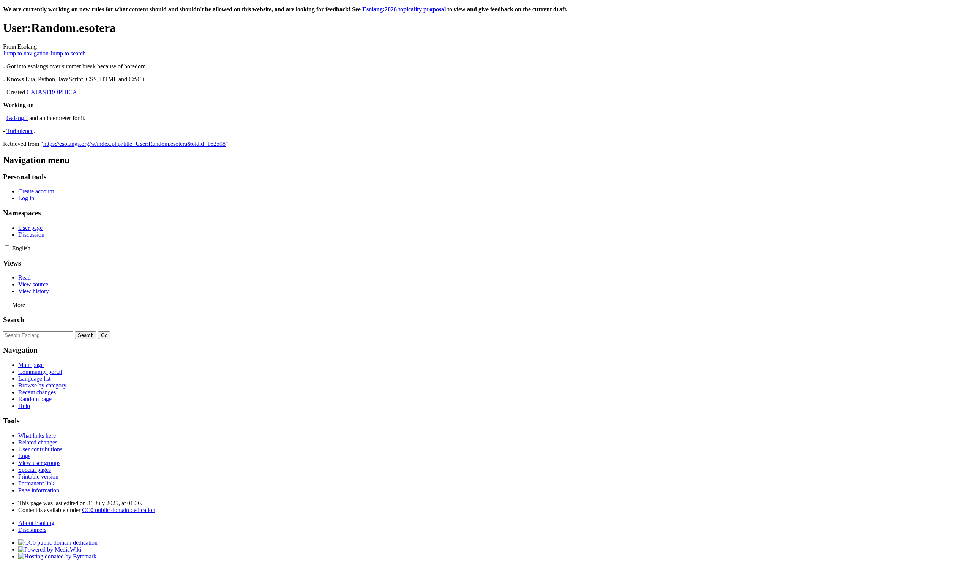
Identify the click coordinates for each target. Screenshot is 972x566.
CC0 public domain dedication (118, 510)
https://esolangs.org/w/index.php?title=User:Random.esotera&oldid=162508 (134, 144)
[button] (7, 247)
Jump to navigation (26, 53)
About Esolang (36, 523)
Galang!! (17, 118)
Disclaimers (32, 529)
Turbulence (19, 131)
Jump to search (68, 53)
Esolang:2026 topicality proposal (404, 9)
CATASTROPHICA (52, 92)
